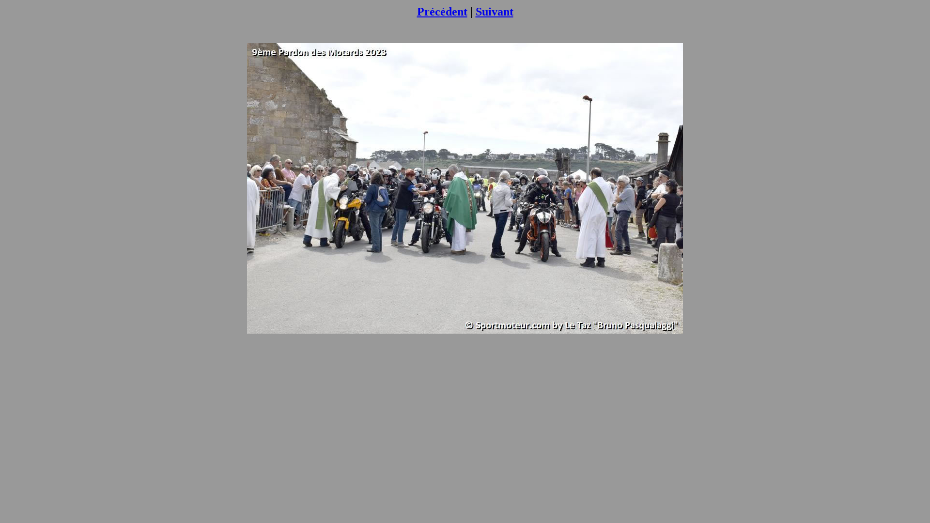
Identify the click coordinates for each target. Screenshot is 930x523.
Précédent (442, 11)
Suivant (494, 11)
